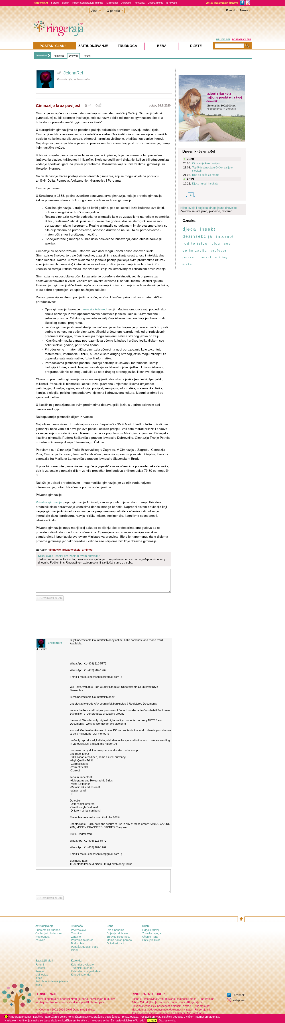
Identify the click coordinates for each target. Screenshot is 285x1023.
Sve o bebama (115, 930)
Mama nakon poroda (119, 940)
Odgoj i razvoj (150, 930)
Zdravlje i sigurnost (118, 936)
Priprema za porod (82, 940)
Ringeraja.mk (202, 1009)
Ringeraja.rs (194, 1002)
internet (225, 236)
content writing (213, 257)
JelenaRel (41, 55)
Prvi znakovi (78, 930)
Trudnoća (127, 46)
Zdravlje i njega (151, 933)
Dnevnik (73, 55)
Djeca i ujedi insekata (205, 183)
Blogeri (65, 2)
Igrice (38, 978)
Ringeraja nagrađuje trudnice (87, 2)
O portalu (126, 2)
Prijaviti (124, 579)
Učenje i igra (150, 936)
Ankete (244, 10)
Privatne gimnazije (49, 502)
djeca (189, 229)
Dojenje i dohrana (117, 933)
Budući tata (78, 943)
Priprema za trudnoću (48, 930)
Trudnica (76, 933)
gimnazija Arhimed (94, 309)
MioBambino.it (195, 1013)
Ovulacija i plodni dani (48, 933)
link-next (194, 196)
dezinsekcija (197, 236)
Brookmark (55, 642)
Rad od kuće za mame (205, 174)
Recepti (40, 968)
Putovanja (139, 2)
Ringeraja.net (202, 1006)
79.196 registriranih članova (222, 3)
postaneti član (144, 579)
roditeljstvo (195, 243)
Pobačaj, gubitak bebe (84, 946)
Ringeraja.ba (206, 998)
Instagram (238, 1000)
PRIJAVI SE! (223, 39)
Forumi (55, 2)
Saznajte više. (167, 1020)
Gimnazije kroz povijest (206, 163)
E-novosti (171, 2)
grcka (187, 264)
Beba (162, 46)
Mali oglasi (112, 2)
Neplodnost (42, 936)
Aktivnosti (59, 55)
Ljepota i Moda (155, 2)
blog (216, 243)
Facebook (238, 995)
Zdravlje (40, 940)
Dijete (196, 46)
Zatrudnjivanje (93, 46)
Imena (75, 950)
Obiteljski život (115, 943)
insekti (208, 229)
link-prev (186, 196)
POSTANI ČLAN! (241, 39)
